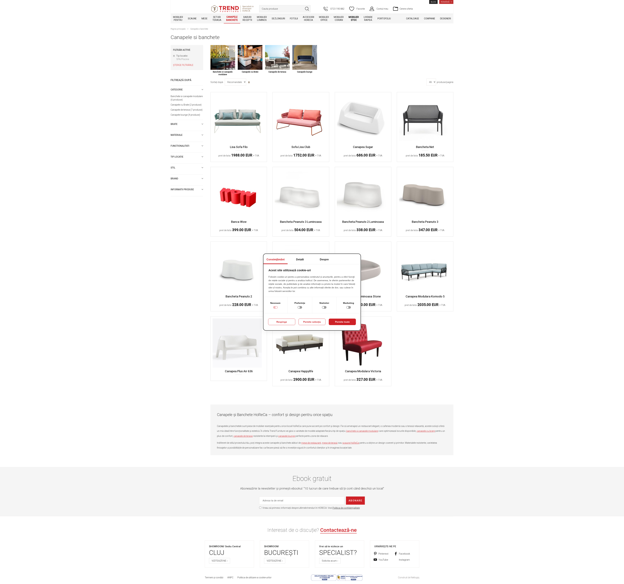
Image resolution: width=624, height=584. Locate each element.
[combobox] (285, 8)
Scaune (192, 18)
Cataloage (412, 18)
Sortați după (216, 82)
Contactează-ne (338, 530)
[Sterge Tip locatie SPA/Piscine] (174, 56)
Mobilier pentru (178, 18)
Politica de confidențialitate (346, 508)
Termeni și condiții (214, 577)
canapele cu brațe (426, 431)
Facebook (404, 553)
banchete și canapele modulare (362, 431)
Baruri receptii (247, 18)
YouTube (383, 559)
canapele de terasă (243, 436)
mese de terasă (330, 443)
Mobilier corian (339, 18)
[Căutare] (307, 8)
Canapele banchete (232, 18)
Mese (205, 18)
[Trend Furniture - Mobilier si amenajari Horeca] (225, 9)
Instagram (404, 559)
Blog (433, 2)
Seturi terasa (216, 18)
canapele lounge (286, 436)
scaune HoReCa (350, 443)
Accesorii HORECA (308, 18)
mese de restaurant (311, 443)
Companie (429, 18)
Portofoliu (384, 18)
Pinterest (383, 553)
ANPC (230, 577)
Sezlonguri (278, 18)
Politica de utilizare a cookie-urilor (254, 577)
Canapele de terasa (186, 109)
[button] (446, 2)
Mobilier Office (324, 18)
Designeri (445, 18)
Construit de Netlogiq (408, 577)
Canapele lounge (185, 115)
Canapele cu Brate (186, 104)
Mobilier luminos (262, 18)
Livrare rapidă (368, 18)
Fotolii (294, 18)
